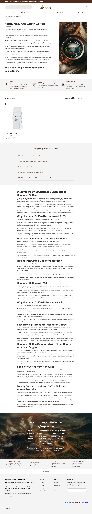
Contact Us (81, 13)
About (55, 488)
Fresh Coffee (22, 13)
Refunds (42, 488)
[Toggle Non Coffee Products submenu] (66, 13)
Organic (38, 13)
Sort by (7, 98)
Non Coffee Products (59, 13)
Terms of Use (43, 491)
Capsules (47, 13)
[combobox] (18, 7)
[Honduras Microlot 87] (18, 118)
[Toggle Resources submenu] (76, 13)
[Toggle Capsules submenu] (51, 13)
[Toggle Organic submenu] (42, 13)
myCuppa (10, 508)
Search (56, 482)
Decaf (31, 13)
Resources (72, 13)
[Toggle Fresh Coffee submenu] (27, 13)
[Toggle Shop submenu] (16, 13)
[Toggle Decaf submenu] (34, 13)
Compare (67, 98)
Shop (14, 13)
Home (9, 13)
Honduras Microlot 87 (11, 134)
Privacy (42, 482)
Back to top (46, 471)
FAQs (55, 491)
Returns (42, 485)
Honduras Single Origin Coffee (14, 16)
